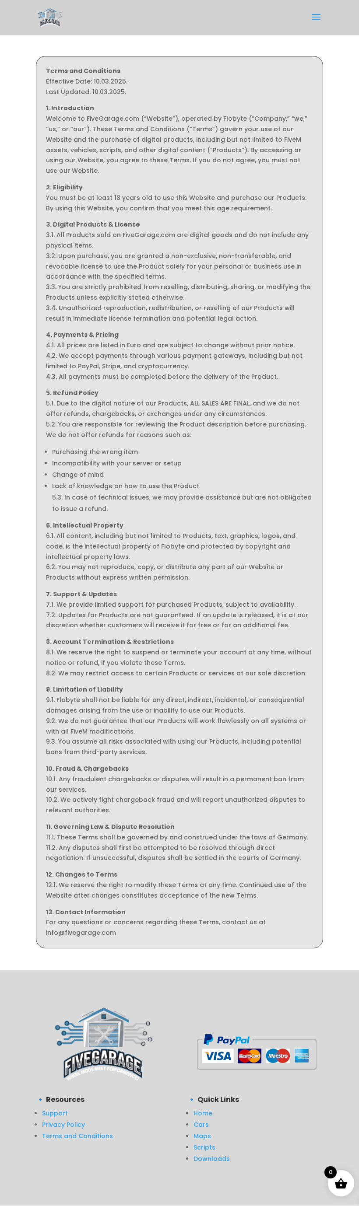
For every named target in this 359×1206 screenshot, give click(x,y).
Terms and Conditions (77, 1136)
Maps (202, 1136)
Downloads (212, 1158)
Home (203, 1113)
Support (55, 1113)
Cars (201, 1124)
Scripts (204, 1147)
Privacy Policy (63, 1124)
